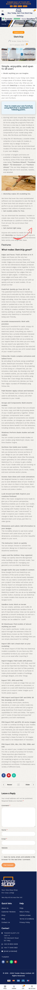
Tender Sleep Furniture (20, 41)
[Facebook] (3, 961)
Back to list (18, 785)
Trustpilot (5, 957)
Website (5, 848)
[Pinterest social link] (9, 775)
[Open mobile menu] (3, 11)
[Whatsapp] (11, 961)
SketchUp (13, 85)
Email (4, 839)
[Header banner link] (18, 4)
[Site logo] (18, 11)
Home (4, 24)
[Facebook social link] (4, 775)
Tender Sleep (13, 24)
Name (5, 830)
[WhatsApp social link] (14, 775)
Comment (6, 805)
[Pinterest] (15, 961)
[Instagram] (7, 961)
